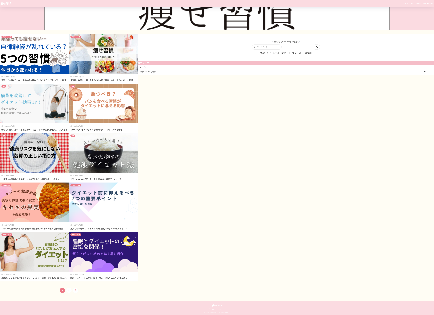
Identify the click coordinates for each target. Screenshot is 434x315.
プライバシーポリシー (216, 309)
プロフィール (415, 3)
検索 (317, 47)
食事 (73, 86)
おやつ (301, 53)
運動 (4, 86)
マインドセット (7, 36)
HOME (218, 305)
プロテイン (285, 53)
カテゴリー (144, 67)
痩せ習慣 (6, 3)
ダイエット (276, 53)
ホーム (405, 3)
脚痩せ (294, 53)
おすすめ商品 (6, 185)
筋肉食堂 (308, 53)
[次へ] (75, 290)
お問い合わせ (428, 3)
